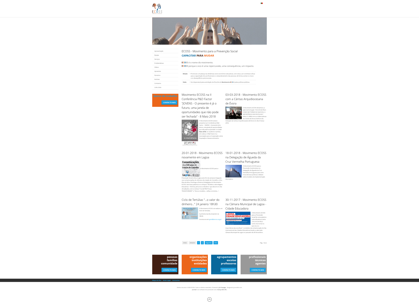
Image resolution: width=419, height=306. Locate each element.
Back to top (209, 299)
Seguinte (208, 243)
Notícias (157, 79)
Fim (216, 243)
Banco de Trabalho (165, 96)
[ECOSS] (157, 8)
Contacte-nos (169, 102)
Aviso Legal (167, 280)
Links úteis (157, 87)
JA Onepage (222, 287)
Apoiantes (157, 71)
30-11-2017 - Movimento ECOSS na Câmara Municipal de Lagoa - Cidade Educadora (245, 204)
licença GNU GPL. (222, 289)
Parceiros (157, 75)
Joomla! (194, 289)
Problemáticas (159, 63)
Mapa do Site (156, 280)
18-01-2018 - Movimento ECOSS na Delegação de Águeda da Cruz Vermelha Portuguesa (245, 157)
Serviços (157, 59)
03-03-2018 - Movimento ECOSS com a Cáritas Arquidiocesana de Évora (245, 99)
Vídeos (156, 67)
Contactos (157, 83)
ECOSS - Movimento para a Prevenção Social (210, 51)
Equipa (156, 55)
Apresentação (158, 51)
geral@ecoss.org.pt (215, 219)
